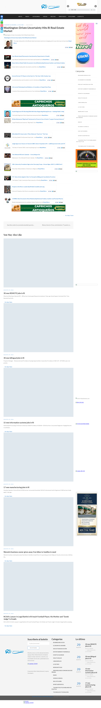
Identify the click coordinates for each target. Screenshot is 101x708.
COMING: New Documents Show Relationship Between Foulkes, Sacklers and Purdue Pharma (37, 198)
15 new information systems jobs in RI (19, 423)
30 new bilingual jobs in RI (14, 358)
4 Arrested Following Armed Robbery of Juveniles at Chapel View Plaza (31, 87)
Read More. (46, 59)
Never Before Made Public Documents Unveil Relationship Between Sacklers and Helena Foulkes (38, 63)
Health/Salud (82, 98)
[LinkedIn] (1, 28)
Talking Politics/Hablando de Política (86, 141)
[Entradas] (38, 225)
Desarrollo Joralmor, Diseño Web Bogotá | (42, 696)
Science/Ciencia (83, 126)
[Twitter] (9, 7)
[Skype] (1, 31)
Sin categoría (82, 131)
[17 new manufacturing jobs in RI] (38, 457)
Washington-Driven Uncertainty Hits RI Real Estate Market (20, 37)
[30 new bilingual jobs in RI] (38, 327)
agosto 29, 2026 (9, 290)
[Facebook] (7, 7)
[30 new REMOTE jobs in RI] (38, 263)
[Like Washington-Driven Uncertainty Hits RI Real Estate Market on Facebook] (66, 47)
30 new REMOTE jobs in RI (14, 293)
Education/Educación (85, 84)
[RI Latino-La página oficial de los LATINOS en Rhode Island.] (50, 6)
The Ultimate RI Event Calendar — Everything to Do (26, 154)
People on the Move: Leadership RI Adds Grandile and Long (28, 186)
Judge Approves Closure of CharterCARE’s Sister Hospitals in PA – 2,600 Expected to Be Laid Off (38, 143)
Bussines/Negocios (84, 75)
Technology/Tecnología (86, 146)
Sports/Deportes (84, 135)
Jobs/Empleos (82, 102)
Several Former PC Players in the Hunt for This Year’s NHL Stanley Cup (31, 76)
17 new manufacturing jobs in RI (16, 487)
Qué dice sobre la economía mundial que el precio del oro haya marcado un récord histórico (21, 225)
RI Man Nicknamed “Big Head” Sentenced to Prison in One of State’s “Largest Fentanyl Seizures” (38, 119)
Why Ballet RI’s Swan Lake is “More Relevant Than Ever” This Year (30, 134)
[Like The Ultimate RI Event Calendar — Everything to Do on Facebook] (46, 158)
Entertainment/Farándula (87, 88)
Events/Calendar (84, 93)
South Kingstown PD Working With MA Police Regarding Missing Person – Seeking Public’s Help (38, 111)
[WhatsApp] (1, 22)
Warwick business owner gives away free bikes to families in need (30, 552)
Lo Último (20, 24)
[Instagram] (12, 7)
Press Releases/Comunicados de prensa (86, 117)
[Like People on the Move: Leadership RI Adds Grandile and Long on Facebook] (50, 191)
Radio (80, 122)
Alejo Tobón (89, 648)
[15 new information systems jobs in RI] (38, 392)
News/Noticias (83, 111)
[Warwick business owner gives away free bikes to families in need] (38, 521)
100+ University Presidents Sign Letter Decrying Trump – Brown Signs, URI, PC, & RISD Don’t (37, 164)
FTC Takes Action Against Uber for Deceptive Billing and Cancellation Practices (33, 177)
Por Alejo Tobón (69, 215)
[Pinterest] (1, 25)
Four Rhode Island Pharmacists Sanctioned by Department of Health (31, 56)
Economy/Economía (10, 24)
